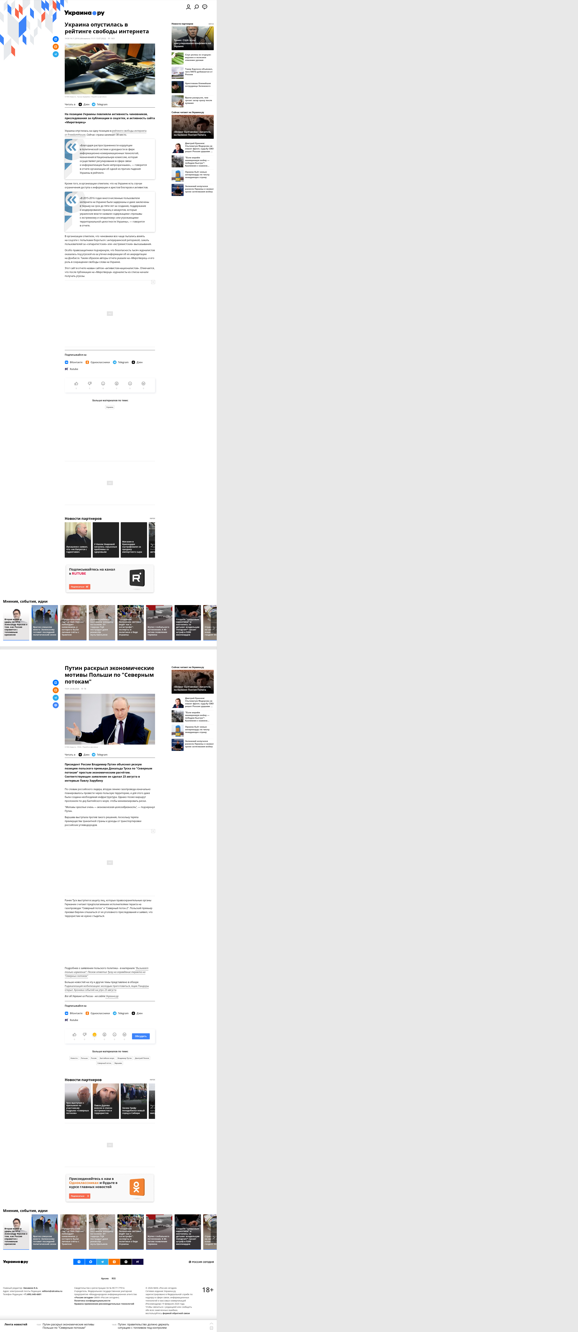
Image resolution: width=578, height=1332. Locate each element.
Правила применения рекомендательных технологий (104, 1303)
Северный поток (104, 1063)
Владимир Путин (125, 1058)
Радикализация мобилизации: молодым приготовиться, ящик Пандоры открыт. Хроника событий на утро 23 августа (107, 988)
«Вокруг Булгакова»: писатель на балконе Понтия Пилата (192, 133)
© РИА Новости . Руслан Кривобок (77, 97)
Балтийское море (107, 1058)
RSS (114, 1278)
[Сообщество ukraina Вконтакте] (79, 1262)
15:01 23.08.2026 (72, 688)
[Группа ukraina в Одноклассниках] (114, 1262)
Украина (109, 407)
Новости (74, 1058)
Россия (93, 1058)
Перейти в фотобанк (99, 97)
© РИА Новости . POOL (73, 747)
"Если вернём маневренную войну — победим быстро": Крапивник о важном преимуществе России (197, 161)
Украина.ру (111, 996)
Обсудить (141, 1036)
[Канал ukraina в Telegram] (102, 1262)
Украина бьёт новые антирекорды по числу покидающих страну (197, 174)
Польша (84, 1058)
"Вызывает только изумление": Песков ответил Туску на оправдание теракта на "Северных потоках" (106, 972)
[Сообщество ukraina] (90, 1262)
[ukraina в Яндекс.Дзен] (126, 1262)
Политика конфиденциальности (92, 1300)
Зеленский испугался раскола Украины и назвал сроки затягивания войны (199, 189)
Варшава (118, 1063)
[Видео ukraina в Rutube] (137, 1262)
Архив (105, 1278)
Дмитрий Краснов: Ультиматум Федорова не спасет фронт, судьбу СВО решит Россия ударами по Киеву (199, 147)
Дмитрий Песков (142, 1058)
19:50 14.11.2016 (72, 38)
